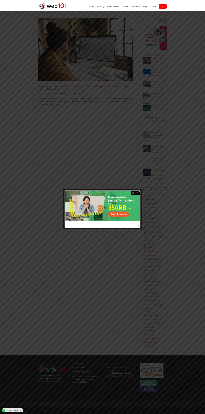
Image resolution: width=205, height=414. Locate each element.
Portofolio (136, 7)
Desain (125, 7)
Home (91, 7)
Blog (145, 7)
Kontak (153, 7)
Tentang (100, 7)
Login (163, 6)
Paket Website (113, 7)
